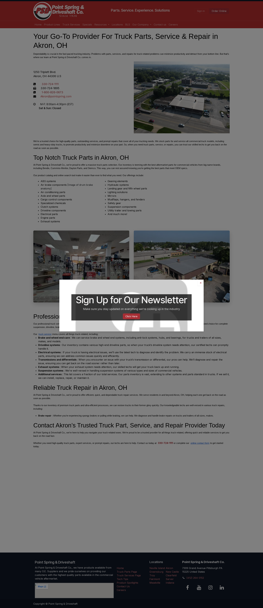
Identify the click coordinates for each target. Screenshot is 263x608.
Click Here (131, 316)
